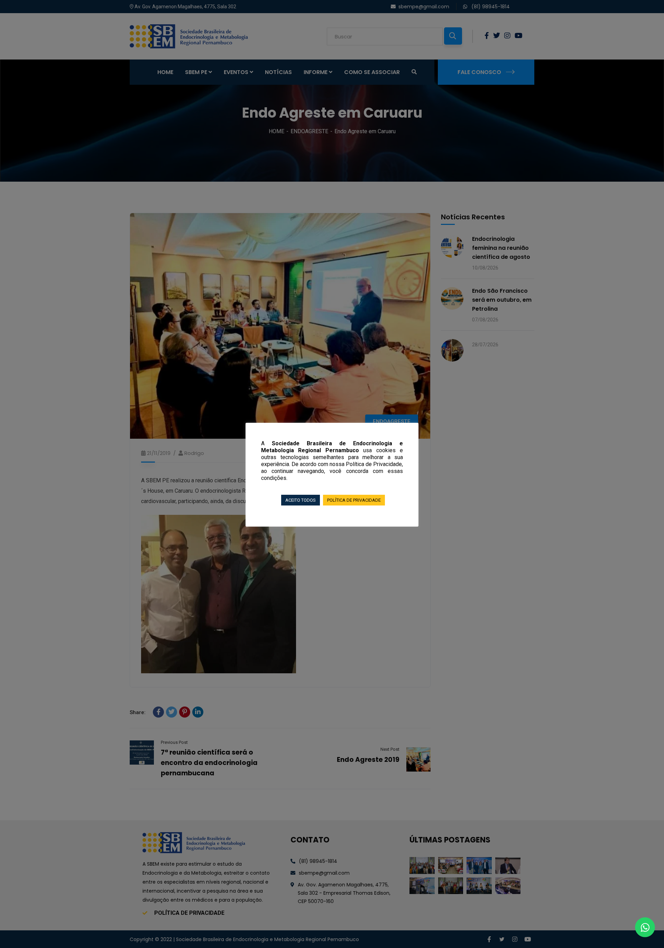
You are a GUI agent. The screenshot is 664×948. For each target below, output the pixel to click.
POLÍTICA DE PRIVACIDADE (354, 500)
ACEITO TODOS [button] (300, 500)
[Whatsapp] (645, 927)
